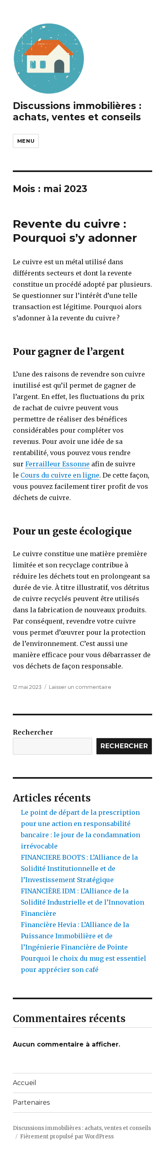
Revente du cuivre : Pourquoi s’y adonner (75, 231)
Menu (25, 141)
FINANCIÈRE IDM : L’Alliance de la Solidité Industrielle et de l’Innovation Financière (82, 902)
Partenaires (31, 1102)
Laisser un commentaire (80, 687)
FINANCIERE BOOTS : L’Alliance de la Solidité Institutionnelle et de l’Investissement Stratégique (79, 868)
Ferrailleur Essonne (57, 464)
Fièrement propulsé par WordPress (67, 1136)
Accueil (24, 1083)
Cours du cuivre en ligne (59, 475)
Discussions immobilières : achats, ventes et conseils (77, 111)
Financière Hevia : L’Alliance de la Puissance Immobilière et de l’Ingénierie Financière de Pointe (75, 936)
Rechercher (33, 732)
